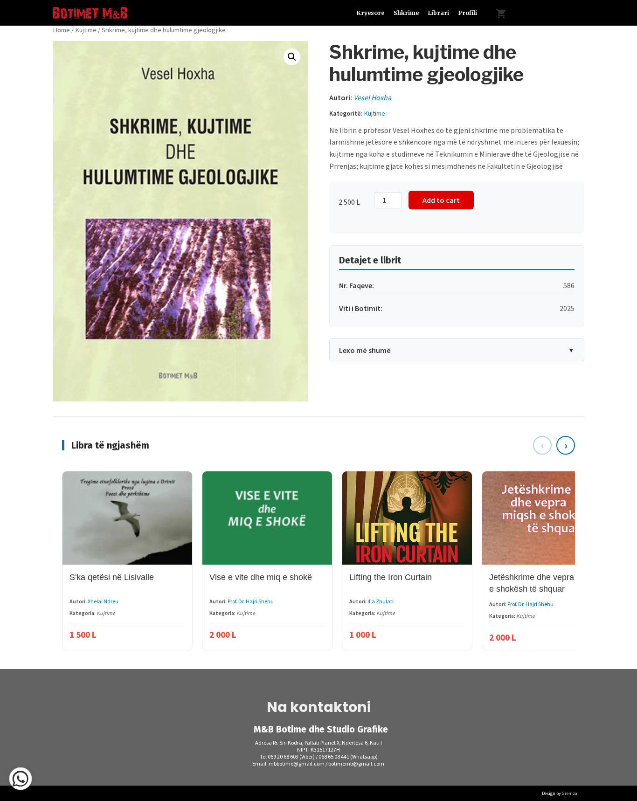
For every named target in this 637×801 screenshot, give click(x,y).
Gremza (569, 793)
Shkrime (406, 12)
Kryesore (370, 12)
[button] (292, 56)
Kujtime (86, 30)
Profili (467, 12)
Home (61, 30)
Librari (438, 12)
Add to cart (441, 200)
